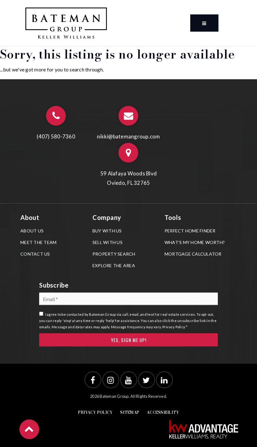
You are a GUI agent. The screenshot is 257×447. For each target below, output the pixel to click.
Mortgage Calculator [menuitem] (193, 254)
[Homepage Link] (66, 22)
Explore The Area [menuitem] (113, 265)
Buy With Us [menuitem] (107, 230)
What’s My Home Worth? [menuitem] (195, 242)
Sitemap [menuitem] (129, 412)
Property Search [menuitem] (113, 254)
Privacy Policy (174, 327)
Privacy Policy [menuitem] (95, 412)
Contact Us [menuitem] (35, 254)
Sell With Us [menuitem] (107, 242)
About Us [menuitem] (32, 230)
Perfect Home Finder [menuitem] (190, 230)
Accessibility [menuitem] (163, 412)
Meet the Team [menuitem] (38, 242)
